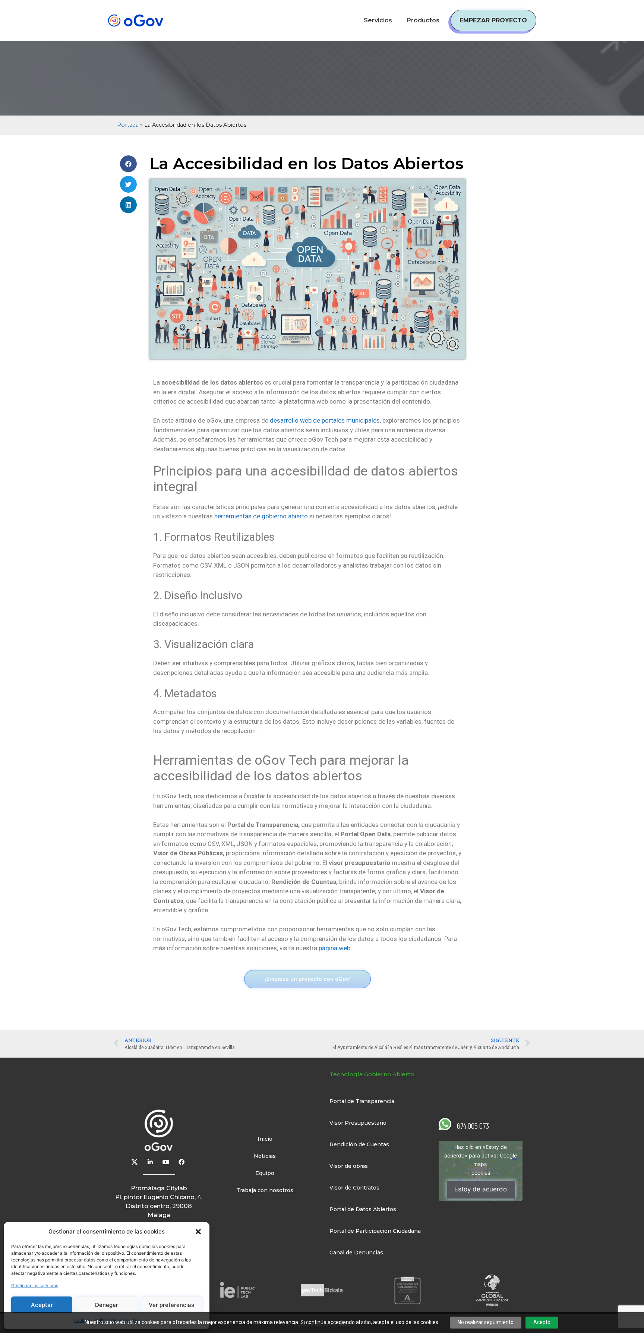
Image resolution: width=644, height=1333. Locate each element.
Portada (128, 124)
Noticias (265, 1156)
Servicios (378, 20)
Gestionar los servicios (34, 1285)
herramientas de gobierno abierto (261, 516)
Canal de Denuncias (356, 1252)
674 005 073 (473, 1125)
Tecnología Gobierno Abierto (371, 1074)
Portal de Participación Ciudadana (375, 1231)
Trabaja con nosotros (264, 1190)
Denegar (106, 1304)
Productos (423, 20)
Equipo (264, 1173)
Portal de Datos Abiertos (362, 1209)
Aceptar (42, 1304)
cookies (480, 1173)
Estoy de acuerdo (480, 1189)
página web (333, 948)
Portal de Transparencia (361, 1101)
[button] (198, 1231)
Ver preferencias (171, 1304)
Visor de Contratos (354, 1187)
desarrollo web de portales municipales (324, 420)
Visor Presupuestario (357, 1122)
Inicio (265, 1138)
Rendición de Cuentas (359, 1144)
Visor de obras (348, 1166)
